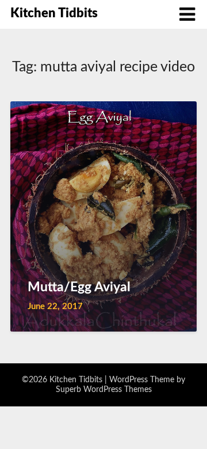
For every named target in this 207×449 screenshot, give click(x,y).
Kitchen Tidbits (54, 13)
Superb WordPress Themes (104, 390)
